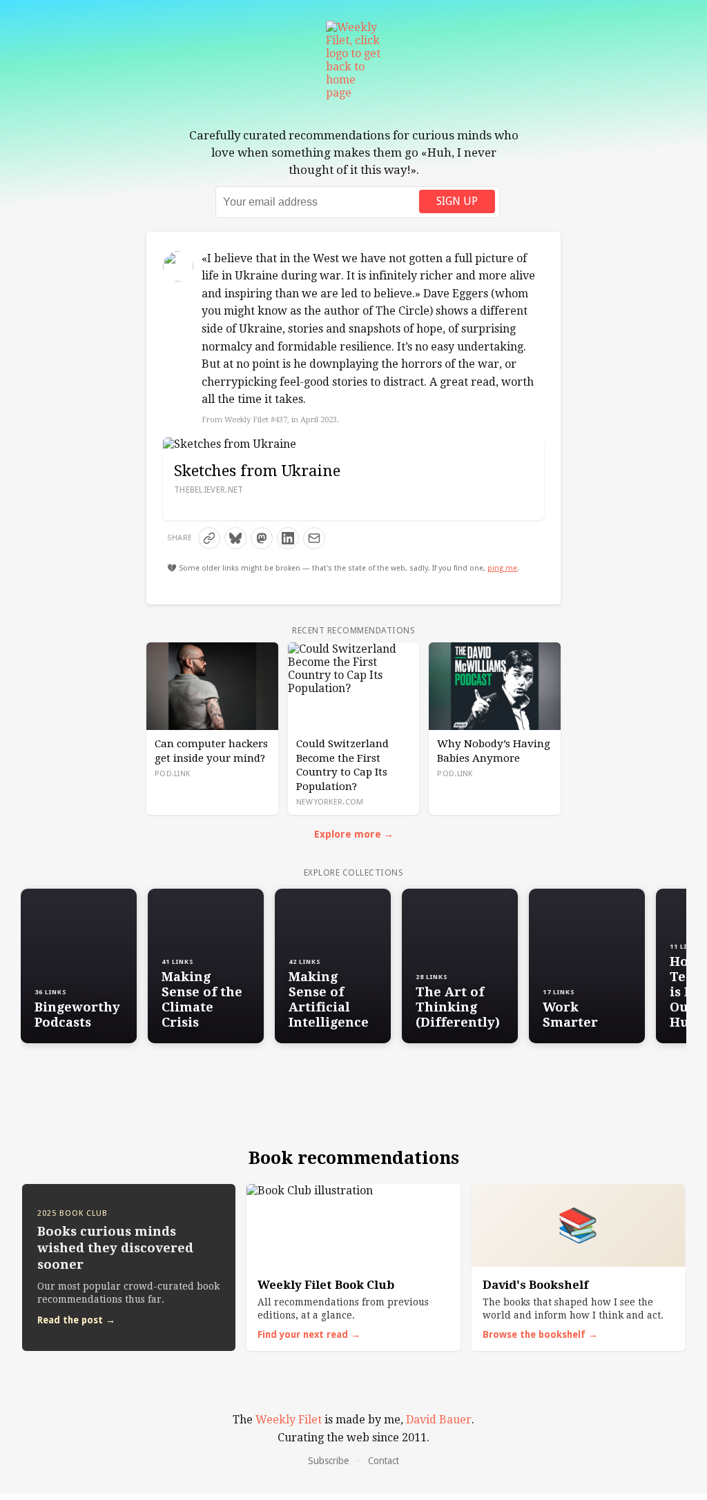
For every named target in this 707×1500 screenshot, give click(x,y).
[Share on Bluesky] (235, 538)
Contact (383, 1460)
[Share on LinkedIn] (288, 538)
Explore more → (354, 834)
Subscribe (328, 1460)
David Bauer (439, 1419)
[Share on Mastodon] (262, 538)
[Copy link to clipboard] (209, 538)
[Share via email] (314, 538)
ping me (502, 568)
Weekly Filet (288, 1419)
